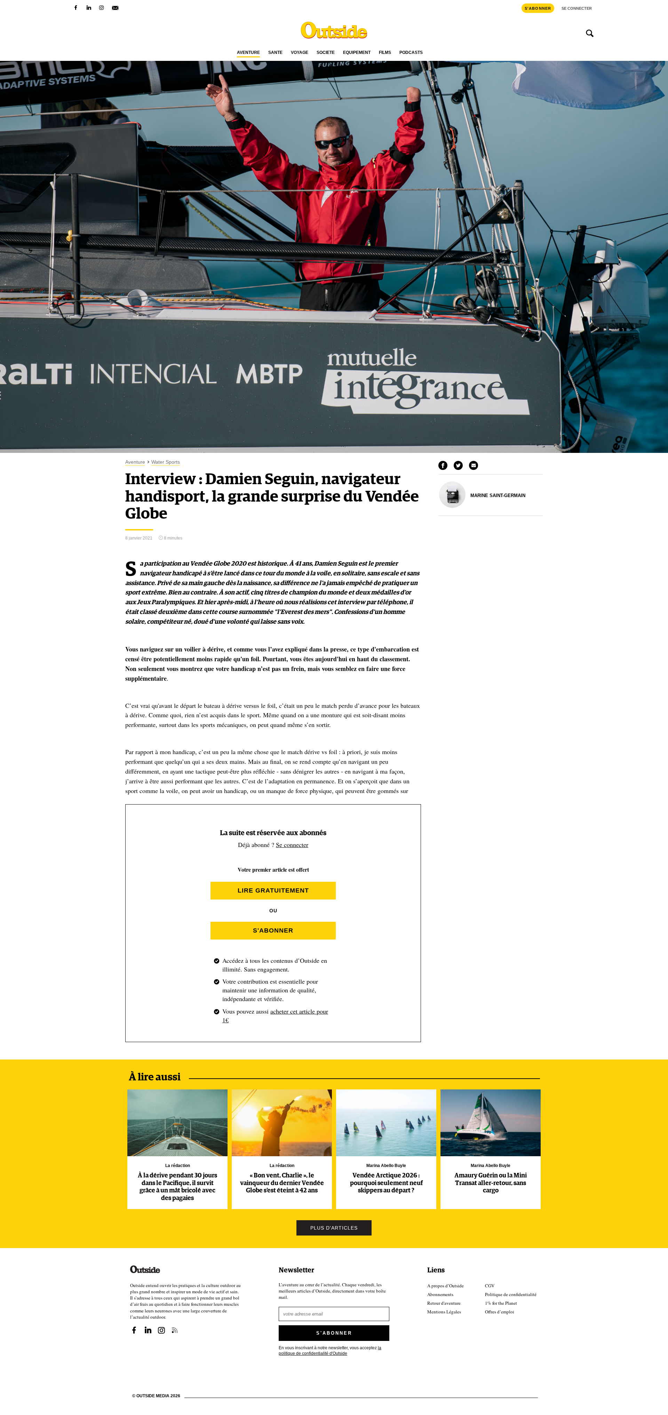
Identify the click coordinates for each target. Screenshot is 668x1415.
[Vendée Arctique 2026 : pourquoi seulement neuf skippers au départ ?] (386, 1122)
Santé (275, 52)
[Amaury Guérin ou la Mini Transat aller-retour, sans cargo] (490, 1122)
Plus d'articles (334, 1228)
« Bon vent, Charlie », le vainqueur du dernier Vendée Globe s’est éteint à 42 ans (282, 1183)
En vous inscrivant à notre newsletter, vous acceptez (330, 1350)
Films (385, 52)
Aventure (248, 52)
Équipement (357, 52)
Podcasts (411, 52)
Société (326, 52)
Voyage (299, 52)
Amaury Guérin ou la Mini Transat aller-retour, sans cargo (490, 1183)
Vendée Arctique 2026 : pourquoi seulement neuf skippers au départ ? (386, 1183)
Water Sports (165, 462)
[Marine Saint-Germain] (452, 506)
